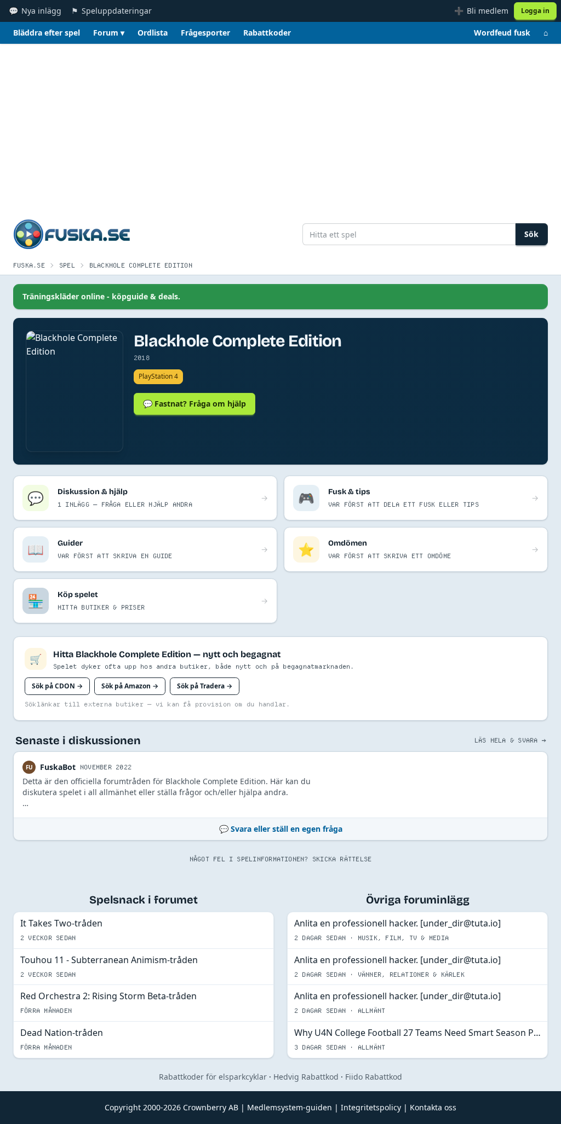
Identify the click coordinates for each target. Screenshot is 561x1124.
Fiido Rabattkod (373, 1076)
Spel (67, 265)
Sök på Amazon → (129, 686)
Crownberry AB (210, 1107)
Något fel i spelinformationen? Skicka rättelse (281, 859)
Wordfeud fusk (502, 32)
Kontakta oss (433, 1107)
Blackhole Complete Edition (140, 265)
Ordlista (153, 32)
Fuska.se (29, 265)
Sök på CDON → (57, 686)
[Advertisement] (280, 125)
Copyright (123, 1107)
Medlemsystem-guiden (289, 1107)
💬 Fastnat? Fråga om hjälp (194, 403)
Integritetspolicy (371, 1107)
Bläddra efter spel (46, 32)
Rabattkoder (267, 32)
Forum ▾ (108, 32)
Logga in (535, 10)
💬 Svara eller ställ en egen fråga (280, 829)
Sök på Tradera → (204, 686)
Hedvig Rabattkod (306, 1076)
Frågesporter (205, 32)
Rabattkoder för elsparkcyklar (213, 1076)
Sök (531, 234)
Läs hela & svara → (510, 740)
